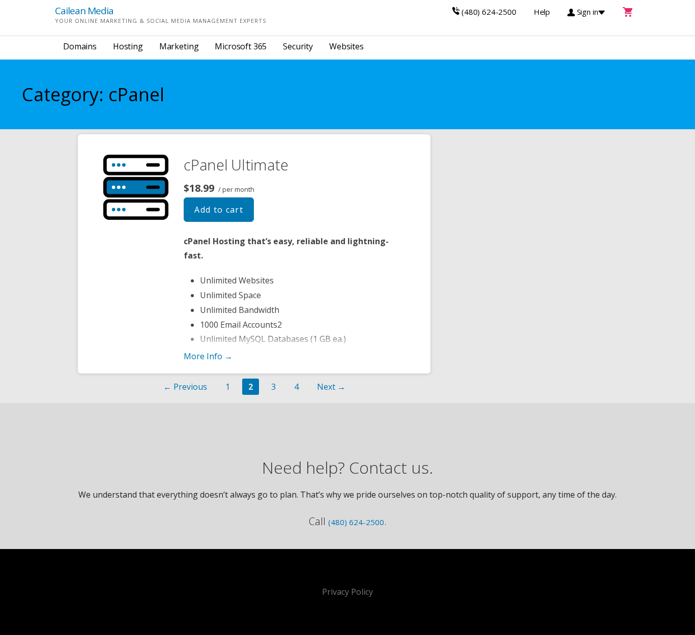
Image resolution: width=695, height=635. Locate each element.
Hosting (128, 46)
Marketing (179, 46)
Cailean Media (84, 10)
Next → (331, 386)
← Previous (185, 386)
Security (298, 46)
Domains (80, 46)
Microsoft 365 (241, 46)
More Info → (208, 356)
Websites (346, 46)
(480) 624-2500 (356, 522)
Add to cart (218, 209)
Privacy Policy (347, 591)
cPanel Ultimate (236, 165)
